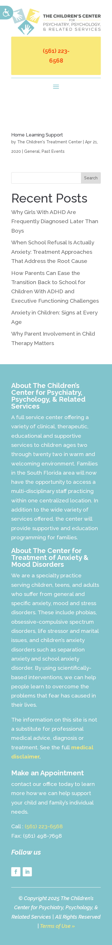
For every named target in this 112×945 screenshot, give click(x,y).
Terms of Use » (57, 926)
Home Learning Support (37, 135)
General (32, 151)
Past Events (53, 151)
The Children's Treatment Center (49, 142)
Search (91, 178)
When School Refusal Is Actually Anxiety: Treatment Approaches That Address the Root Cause (52, 251)
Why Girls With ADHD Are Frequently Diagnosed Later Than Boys (54, 221)
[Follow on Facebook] (15, 871)
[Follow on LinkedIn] (27, 871)
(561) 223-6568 (56, 55)
